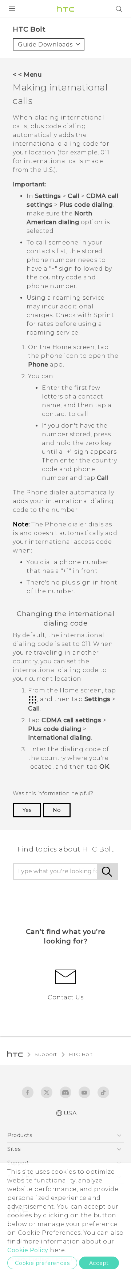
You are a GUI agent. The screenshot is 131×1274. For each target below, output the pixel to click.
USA (70, 1113)
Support (46, 1054)
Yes (27, 810)
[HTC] (65, 8)
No (57, 810)
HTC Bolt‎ (81, 1054)
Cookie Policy (27, 1250)
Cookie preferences (42, 1263)
